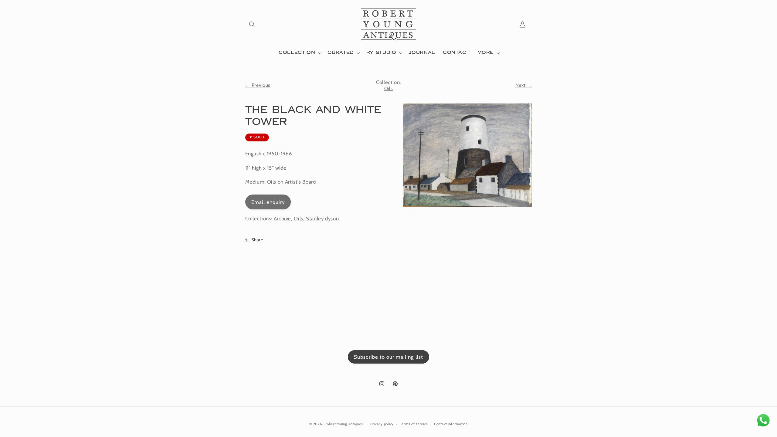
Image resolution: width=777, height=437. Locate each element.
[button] (252, 24)
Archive (282, 218)
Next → (523, 85)
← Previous (257, 85)
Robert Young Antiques (343, 424)
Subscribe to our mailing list (388, 357)
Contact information (451, 424)
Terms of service (414, 424)
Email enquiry (268, 202)
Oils (388, 88)
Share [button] (257, 239)
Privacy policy (382, 424)
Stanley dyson (322, 218)
